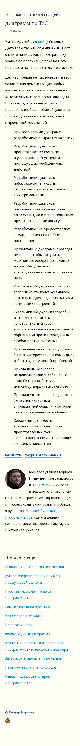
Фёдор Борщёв (21, 712)
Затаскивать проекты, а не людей (33, 658)
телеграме (41, 485)
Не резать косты (19, 624)
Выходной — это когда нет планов (34, 567)
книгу (43, 41)
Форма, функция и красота (27, 634)
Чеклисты (13, 455)
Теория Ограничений (43, 455)
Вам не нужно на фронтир (27, 607)
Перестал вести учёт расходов (31, 667)
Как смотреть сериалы (24, 615)
